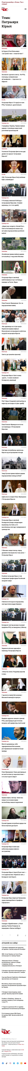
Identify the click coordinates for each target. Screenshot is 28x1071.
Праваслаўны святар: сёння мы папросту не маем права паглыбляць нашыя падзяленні (12, 800)
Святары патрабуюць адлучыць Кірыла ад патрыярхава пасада (12, 451)
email (22, 1049)
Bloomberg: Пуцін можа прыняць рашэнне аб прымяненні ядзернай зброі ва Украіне (14, 985)
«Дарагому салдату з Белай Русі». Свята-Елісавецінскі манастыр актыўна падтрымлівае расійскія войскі (13, 229)
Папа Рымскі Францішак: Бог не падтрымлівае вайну (12, 304)
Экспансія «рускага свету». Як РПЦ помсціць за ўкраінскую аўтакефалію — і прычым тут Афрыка (13, 78)
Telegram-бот (7, 1051)
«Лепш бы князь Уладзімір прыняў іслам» (13, 673)
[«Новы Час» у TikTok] (6, 1063)
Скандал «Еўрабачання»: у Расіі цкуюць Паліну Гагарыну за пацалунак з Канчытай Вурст (12, 926)
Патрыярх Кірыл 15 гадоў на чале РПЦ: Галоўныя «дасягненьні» (13, 104)
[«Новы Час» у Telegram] (14, 1063)
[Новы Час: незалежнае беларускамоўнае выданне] (8, 9)
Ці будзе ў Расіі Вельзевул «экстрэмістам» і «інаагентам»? (12, 52)
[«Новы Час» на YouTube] (25, 1063)
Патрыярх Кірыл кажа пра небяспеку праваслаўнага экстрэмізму (10, 849)
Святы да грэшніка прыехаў (11, 354)
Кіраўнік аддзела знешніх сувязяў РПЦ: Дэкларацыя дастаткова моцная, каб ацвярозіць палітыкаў (13, 721)
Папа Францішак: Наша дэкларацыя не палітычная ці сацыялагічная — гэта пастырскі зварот (14, 774)
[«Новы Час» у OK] (21, 1063)
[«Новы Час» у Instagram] (10, 1063)
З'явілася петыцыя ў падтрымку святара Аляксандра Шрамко (13, 603)
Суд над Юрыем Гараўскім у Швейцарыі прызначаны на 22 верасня (14, 978)
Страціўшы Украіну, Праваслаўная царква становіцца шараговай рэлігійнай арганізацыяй (13, 128)
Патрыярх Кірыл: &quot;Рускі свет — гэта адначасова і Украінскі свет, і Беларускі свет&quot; (14, 874)
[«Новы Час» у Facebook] (3, 1063)
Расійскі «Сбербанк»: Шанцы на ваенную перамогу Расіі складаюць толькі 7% (12, 1000)
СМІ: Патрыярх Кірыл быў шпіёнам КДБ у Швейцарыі (13, 178)
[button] (25, 9)
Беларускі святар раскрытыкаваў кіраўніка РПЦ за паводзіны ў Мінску (14, 626)
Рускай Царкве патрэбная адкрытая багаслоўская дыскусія (14, 824)
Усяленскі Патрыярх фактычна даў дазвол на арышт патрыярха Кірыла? (13, 154)
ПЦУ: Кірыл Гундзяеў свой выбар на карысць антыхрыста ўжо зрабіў (14, 402)
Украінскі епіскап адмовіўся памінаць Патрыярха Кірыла (11, 649)
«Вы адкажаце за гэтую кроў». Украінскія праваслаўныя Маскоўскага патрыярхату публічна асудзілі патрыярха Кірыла (14, 330)
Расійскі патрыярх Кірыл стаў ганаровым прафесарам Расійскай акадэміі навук (13, 578)
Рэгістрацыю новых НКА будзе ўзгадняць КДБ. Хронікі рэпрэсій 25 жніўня (12, 1015)
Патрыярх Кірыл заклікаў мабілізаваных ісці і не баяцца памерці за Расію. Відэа (12, 280)
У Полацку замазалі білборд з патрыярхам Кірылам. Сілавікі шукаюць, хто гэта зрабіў (12, 203)
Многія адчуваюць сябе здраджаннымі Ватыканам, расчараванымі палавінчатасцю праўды (12, 747)
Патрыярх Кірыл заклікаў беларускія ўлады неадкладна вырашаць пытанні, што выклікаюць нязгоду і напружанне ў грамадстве (14, 524)
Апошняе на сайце (10, 943)
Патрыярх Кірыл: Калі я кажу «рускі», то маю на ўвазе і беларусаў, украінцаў (11, 378)
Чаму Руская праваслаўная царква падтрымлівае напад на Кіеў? (13, 475)
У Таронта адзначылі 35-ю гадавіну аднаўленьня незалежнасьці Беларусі (13, 1007)
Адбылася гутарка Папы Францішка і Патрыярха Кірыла (14, 498)
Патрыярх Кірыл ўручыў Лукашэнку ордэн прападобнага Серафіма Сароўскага (14, 900)
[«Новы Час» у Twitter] (18, 1063)
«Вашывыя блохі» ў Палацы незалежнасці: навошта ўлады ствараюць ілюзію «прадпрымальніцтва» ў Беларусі (12, 963)
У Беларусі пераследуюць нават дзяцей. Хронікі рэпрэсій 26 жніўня (12, 992)
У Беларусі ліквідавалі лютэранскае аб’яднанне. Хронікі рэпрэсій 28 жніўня (13, 948)
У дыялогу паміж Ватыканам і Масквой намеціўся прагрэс (12, 696)
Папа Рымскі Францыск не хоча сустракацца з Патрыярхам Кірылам (12, 427)
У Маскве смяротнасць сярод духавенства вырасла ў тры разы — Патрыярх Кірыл (14, 553)
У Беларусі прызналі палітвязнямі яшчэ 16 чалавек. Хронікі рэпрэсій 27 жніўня (14, 971)
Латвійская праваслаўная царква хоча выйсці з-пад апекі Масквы (13, 255)
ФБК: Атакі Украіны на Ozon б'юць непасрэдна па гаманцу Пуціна (12, 955)
